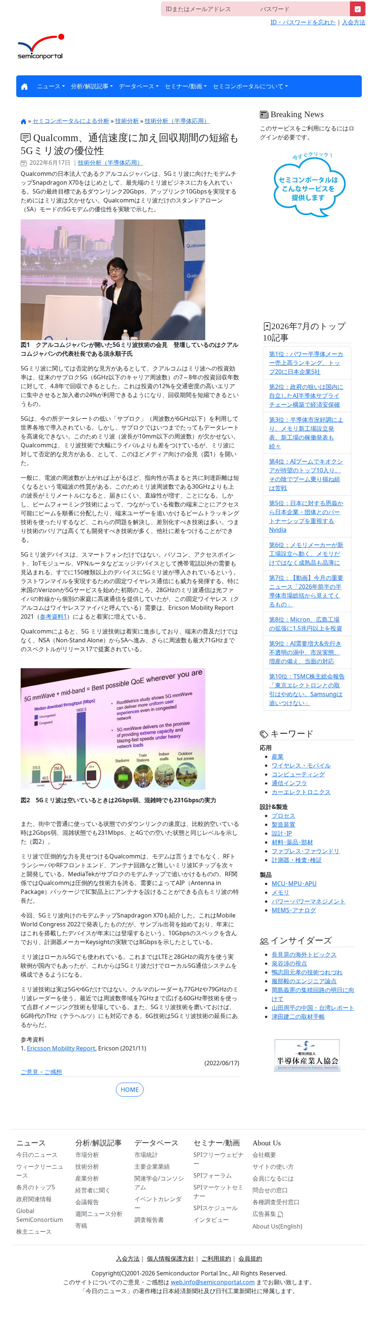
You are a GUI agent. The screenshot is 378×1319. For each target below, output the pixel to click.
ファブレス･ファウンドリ (306, 851)
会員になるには (273, 1178)
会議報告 (87, 1202)
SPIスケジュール (215, 1208)
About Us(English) (277, 1226)
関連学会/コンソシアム (159, 1182)
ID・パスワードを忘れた (303, 22)
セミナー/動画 (183, 86)
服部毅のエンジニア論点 (304, 981)
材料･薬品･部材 (292, 842)
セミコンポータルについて (248, 86)
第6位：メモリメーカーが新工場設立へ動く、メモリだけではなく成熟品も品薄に (306, 554)
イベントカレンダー (158, 1203)
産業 (278, 756)
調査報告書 (149, 1220)
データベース (136, 86)
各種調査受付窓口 (276, 1202)
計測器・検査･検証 (297, 860)
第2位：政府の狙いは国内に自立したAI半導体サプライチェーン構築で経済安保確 (306, 396)
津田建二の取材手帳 (298, 1016)
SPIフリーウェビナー (218, 1159)
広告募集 (265, 1214)
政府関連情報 (34, 1199)
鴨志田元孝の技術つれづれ (307, 972)
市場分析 (87, 1155)
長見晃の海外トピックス (304, 954)
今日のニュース (37, 1155)
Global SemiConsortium (39, 1215)
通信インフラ (289, 783)
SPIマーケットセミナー (218, 1191)
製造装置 (283, 824)
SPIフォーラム (212, 1175)
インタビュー (211, 1220)
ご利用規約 (216, 1258)
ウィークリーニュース (39, 1170)
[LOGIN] (357, 8)
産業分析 (87, 1178)
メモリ (280, 892)
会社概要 (264, 1155)
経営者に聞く (93, 1190)
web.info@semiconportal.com (213, 1282)
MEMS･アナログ (294, 910)
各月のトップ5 (35, 1187)
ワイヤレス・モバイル (301, 765)
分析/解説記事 (90, 86)
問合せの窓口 (270, 1190)
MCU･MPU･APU (294, 883)
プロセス (283, 815)
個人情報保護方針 (170, 1258)
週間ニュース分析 (99, 1214)
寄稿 (81, 1225)
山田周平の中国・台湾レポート (313, 1008)
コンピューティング (298, 774)
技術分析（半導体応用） (177, 121)
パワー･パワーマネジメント (309, 901)
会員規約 (250, 1258)
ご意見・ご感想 (41, 1072)
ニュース (49, 86)
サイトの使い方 (273, 1166)
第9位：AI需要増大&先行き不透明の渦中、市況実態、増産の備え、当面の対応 (305, 652)
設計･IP (282, 833)
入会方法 (353, 22)
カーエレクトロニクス (301, 792)
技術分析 (127, 121)
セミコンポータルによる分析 (70, 121)
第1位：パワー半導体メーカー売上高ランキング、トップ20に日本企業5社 (306, 363)
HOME (130, 1090)
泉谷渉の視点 (289, 963)
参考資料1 (53, 616)
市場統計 (146, 1155)
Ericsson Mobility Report (61, 1048)
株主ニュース (34, 1231)
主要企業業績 (152, 1166)
